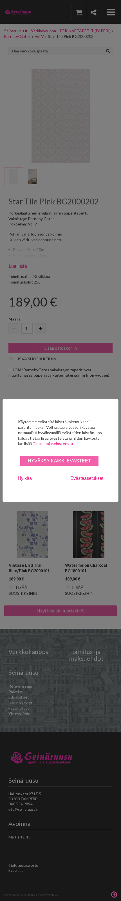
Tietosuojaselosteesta (53, 443)
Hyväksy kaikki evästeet (59, 460)
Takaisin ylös (114, 894)
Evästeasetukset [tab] (86, 478)
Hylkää (25, 478)
